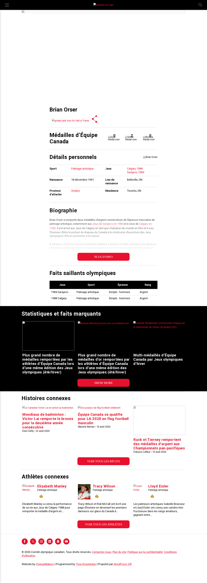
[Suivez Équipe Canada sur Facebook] (25, 543)
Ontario (75, 190)
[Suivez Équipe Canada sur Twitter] (33, 543)
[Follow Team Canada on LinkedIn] (50, 543)
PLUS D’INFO (103, 256)
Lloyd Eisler (158, 486)
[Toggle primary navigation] (7, 5)
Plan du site (119, 552)
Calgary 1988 (135, 168)
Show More (103, 382)
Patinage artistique (82, 168)
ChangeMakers (45, 564)
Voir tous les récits (103, 461)
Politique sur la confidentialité (145, 552)
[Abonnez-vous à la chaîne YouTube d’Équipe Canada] (66, 543)
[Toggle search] (200, 5)
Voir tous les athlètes (103, 524)
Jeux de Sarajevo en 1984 (107, 223)
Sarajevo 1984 (135, 172)
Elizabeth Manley (52, 486)
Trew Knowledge (86, 564)
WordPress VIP (123, 564)
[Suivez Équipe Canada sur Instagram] (41, 543)
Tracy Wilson (104, 486)
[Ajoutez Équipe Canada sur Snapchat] (58, 543)
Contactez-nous (101, 552)
